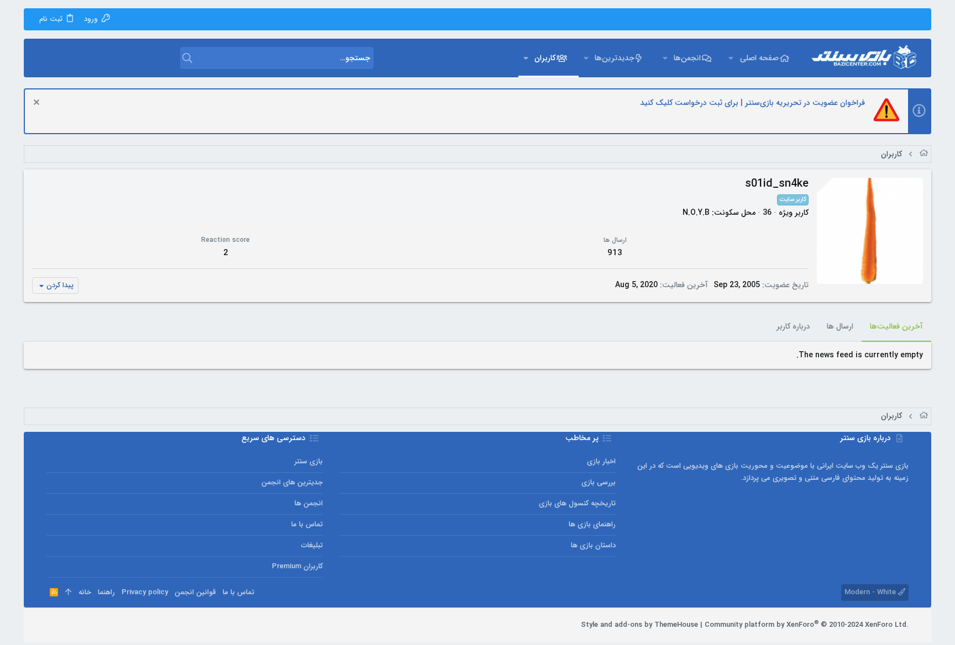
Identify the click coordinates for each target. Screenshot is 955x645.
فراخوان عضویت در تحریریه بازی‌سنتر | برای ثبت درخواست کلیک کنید (752, 103)
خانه (84, 592)
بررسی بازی (598, 482)
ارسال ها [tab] (840, 326)
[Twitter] (68, 625)
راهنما (106, 592)
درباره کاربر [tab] (793, 326)
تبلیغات (312, 545)
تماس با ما (307, 524)
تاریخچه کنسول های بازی (577, 503)
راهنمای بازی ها (592, 524)
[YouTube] (51, 625)
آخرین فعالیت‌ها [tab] (896, 326)
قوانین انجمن (195, 592)
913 (614, 253)
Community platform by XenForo (807, 625)
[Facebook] (101, 625)
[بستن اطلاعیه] (38, 103)
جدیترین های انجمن (292, 482)
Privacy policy (145, 592)
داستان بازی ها (593, 545)
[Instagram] (85, 625)
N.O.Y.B (696, 213)
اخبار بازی (601, 461)
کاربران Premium (297, 566)
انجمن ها (309, 503)
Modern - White (871, 592)
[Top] (68, 592)
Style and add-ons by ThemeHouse (639, 625)
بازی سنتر (309, 461)
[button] (730, 58)
